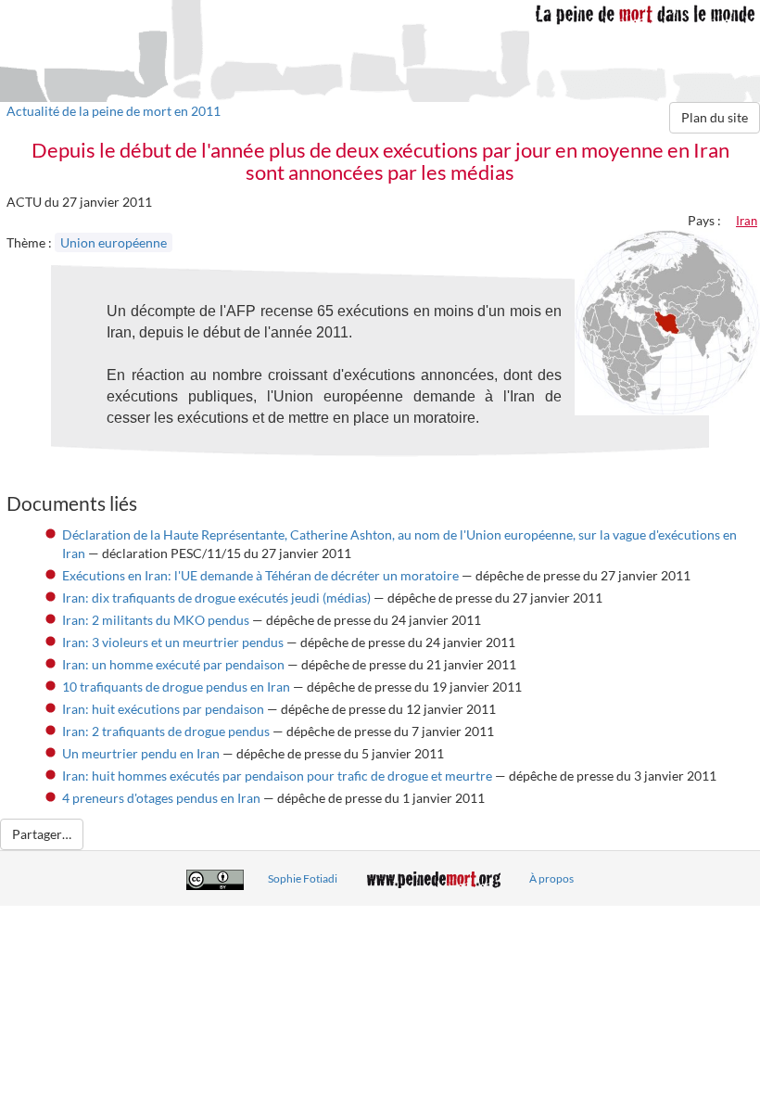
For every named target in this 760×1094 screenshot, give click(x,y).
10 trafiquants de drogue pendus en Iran (176, 686)
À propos (551, 878)
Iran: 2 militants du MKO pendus (155, 620)
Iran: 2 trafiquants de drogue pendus (166, 731)
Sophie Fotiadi (302, 878)
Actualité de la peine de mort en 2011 (113, 111)
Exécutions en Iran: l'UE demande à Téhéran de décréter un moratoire (260, 575)
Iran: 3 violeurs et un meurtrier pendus (173, 642)
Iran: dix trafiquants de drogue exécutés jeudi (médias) (216, 597)
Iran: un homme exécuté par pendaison (173, 664)
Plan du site (714, 117)
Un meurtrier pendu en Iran (141, 753)
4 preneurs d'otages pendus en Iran (161, 798)
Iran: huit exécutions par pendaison (163, 709)
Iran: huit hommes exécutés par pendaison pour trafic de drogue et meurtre (277, 775)
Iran (746, 220)
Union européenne (113, 242)
